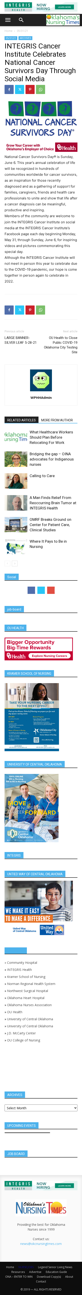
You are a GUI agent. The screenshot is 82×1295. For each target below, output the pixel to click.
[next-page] (15, 563)
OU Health (14, 1012)
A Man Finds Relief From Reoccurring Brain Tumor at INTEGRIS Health (53, 502)
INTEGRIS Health (19, 969)
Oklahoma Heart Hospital (25, 998)
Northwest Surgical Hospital (27, 991)
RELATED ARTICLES (21, 420)
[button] (7, 20)
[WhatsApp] (40, 89)
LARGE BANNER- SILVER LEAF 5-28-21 (21, 340)
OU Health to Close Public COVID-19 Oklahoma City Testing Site (60, 345)
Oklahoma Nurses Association (29, 1005)
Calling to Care (42, 475)
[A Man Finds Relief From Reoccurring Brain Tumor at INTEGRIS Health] (16, 503)
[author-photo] (41, 391)
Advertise (35, 1272)
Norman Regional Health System (31, 984)
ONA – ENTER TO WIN (19, 1277)
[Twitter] (19, 89)
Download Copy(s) (49, 1277)
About (69, 1277)
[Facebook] (9, 89)
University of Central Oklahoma (30, 1019)
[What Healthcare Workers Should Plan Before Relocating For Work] (16, 437)
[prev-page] (7, 563)
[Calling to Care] (16, 481)
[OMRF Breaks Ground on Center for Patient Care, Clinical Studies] (16, 525)
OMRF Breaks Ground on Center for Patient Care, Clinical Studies (50, 524)
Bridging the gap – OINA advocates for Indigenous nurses (52, 459)
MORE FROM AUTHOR (57, 420)
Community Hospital (22, 962)
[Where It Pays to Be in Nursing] (16, 547)
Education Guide (56, 1272)
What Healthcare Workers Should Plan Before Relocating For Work (51, 437)
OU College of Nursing (23, 1040)
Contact (41, 1281)
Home (9, 31)
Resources (18, 1272)
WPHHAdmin (41, 397)
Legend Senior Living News (55, 1267)
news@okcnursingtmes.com (41, 1244)
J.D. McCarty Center (21, 1033)
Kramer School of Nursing (26, 976)
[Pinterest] (30, 89)
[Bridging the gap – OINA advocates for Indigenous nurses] (16, 459)
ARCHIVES (25, 38)
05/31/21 (22, 31)
